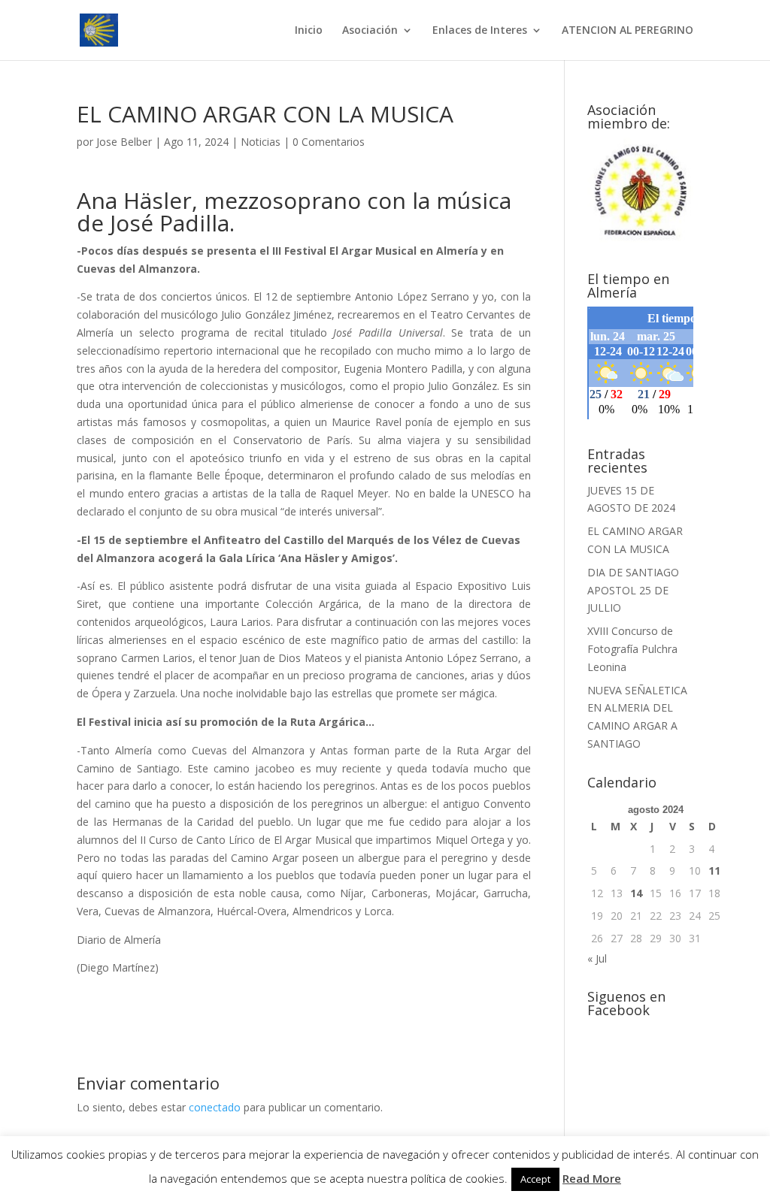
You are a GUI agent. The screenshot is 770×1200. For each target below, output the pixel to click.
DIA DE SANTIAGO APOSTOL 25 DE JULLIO (633, 590)
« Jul (597, 958)
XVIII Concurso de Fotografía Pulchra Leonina (632, 649)
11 (714, 870)
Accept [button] (535, 1179)
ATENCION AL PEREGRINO (627, 31)
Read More (591, 1178)
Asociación (370, 31)
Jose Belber (124, 142)
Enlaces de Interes (479, 31)
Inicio (309, 31)
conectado (215, 1107)
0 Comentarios (329, 142)
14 (636, 893)
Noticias (260, 142)
